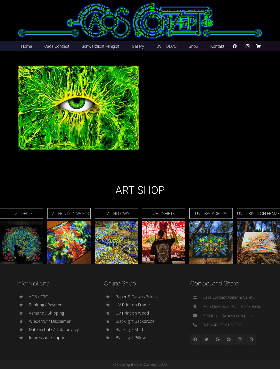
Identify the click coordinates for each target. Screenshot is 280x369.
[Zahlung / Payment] (23, 305)
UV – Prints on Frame (258, 213)
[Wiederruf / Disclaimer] (23, 321)
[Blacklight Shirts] (110, 329)
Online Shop (120, 283)
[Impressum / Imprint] (23, 338)
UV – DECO (21, 213)
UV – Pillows (116, 213)
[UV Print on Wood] (110, 313)
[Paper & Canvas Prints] (110, 297)
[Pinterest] (228, 339)
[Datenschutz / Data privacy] (23, 329)
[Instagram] (248, 46)
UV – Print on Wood (69, 213)
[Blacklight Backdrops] (110, 321)
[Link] (140, 20)
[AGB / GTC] (23, 297)
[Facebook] (235, 46)
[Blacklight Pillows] (110, 338)
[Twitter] (206, 339)
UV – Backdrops (211, 213)
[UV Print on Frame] (110, 305)
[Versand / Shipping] (23, 313)
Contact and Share (214, 283)
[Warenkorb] (258, 46)
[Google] (217, 339)
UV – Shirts (163, 213)
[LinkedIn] (239, 339)
